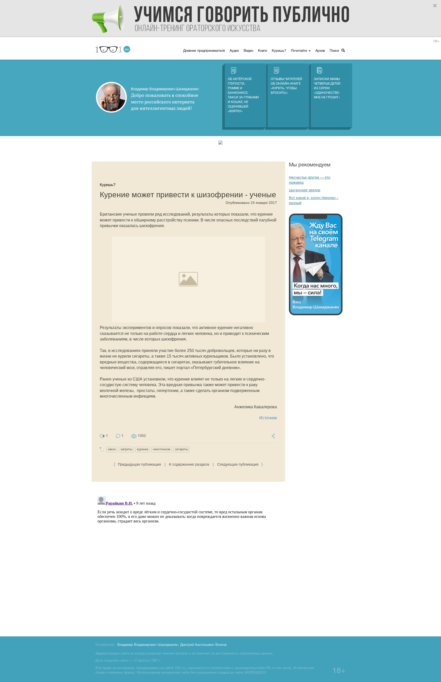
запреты (126, 449)
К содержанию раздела (189, 464)
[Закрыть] (435, 6)
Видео (248, 51)
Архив (320, 51)
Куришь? (279, 51)
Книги (262, 51)
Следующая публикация (238, 464)
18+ (436, 41)
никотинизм (161, 449)
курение (142, 449)
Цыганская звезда (304, 190)
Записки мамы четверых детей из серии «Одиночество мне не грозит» (327, 88)
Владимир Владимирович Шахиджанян (147, 645)
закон (112, 449)
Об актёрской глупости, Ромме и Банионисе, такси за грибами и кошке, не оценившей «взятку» (243, 95)
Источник (268, 418)
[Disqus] (188, 558)
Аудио (234, 51)
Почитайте (299, 51)
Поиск (335, 51)
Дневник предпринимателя (204, 51)
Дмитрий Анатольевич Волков (203, 645)
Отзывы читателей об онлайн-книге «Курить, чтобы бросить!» (286, 86)
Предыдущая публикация (139, 464)
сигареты (181, 449)
